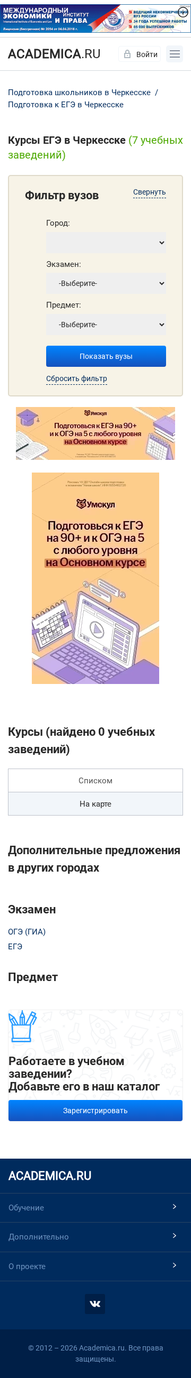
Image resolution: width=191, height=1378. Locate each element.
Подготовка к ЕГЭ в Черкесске (66, 104)
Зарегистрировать (95, 1110)
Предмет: (63, 305)
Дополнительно (38, 1237)
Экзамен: (63, 264)
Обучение (26, 1208)
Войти (147, 54)
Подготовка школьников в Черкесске (80, 92)
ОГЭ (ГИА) (27, 932)
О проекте (27, 1266)
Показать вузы (106, 356)
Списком (95, 780)
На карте (95, 804)
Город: (58, 223)
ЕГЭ (15, 946)
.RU (54, 54)
